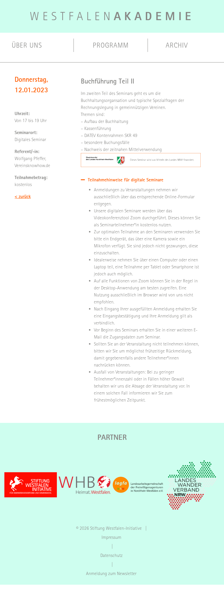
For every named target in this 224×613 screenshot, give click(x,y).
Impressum (111, 537)
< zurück (23, 196)
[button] (140, 179)
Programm (111, 45)
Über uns (27, 45)
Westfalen (112, 16)
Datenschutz (111, 555)
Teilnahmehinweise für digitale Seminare (125, 180)
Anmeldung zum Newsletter (111, 573)
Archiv (177, 45)
